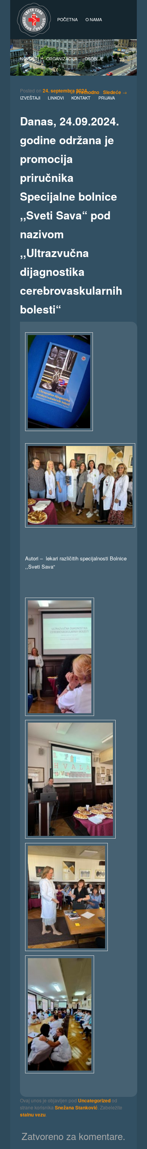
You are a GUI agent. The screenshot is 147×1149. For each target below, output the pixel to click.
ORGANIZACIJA (61, 59)
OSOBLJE (94, 59)
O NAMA (93, 19)
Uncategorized (94, 1100)
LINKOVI (56, 98)
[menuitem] (106, 98)
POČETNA (67, 19)
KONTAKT (81, 98)
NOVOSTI (29, 59)
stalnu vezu (32, 1114)
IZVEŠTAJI (30, 98)
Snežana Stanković (76, 1107)
